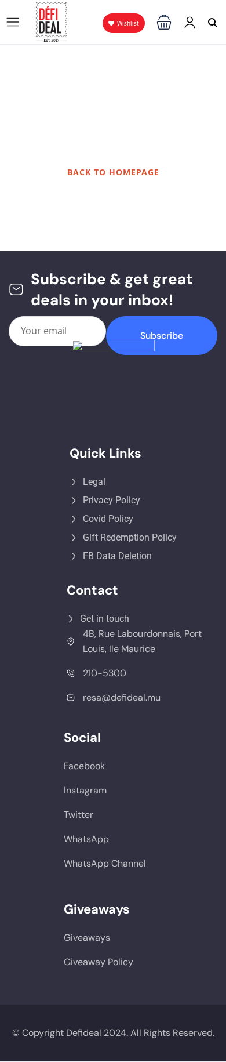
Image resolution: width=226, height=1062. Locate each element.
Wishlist (128, 23)
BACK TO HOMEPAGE (113, 171)
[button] (164, 22)
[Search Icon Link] (212, 22)
